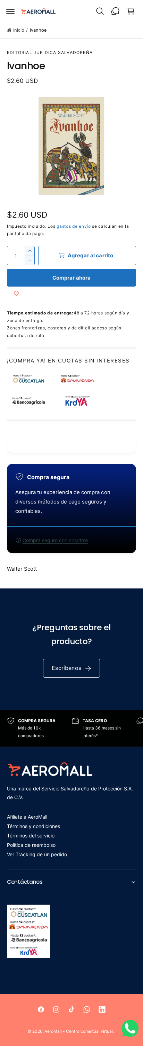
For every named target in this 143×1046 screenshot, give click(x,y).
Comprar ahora (71, 277)
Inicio (18, 30)
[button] (10, 11)
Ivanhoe (38, 30)
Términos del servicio (30, 835)
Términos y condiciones (33, 826)
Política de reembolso (31, 845)
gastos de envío (74, 226)
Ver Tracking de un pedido (37, 854)
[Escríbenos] (115, 11)
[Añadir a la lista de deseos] (16, 293)
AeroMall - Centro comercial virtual (78, 1031)
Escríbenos (66, 667)
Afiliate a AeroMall (27, 817)
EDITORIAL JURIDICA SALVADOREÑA (50, 52)
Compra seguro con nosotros (55, 540)
